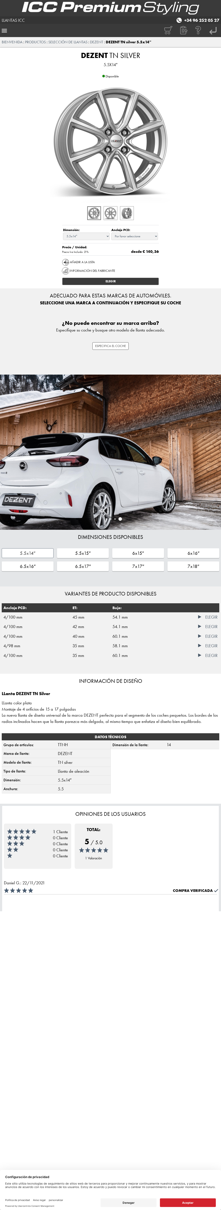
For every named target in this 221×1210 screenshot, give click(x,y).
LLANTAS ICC (13, 20)
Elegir (111, 281)
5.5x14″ (27, 553)
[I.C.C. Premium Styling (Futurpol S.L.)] (110, 8)
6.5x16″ (28, 566)
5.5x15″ (83, 553)
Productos (35, 41)
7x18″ (193, 566)
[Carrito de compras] (168, 30)
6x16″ (193, 553)
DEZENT (96, 41)
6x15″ (138, 553)
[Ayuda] (198, 30)
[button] (183, 30)
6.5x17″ (83, 566)
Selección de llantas (67, 41)
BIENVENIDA (12, 41)
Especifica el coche (110, 346)
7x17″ (138, 566)
